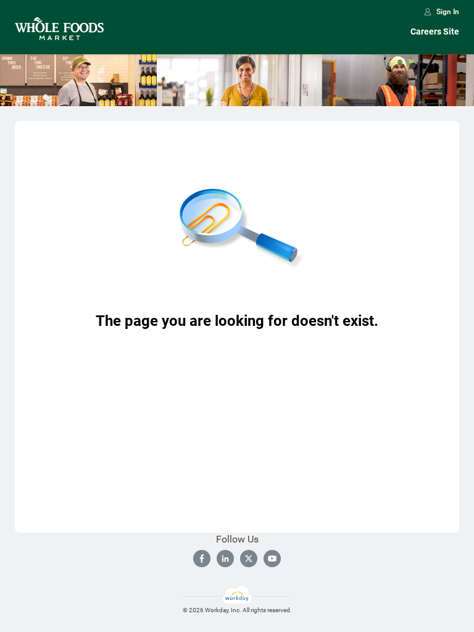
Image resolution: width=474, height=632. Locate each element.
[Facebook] (201, 558)
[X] (248, 558)
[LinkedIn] (225, 558)
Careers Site (434, 31)
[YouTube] (272, 558)
